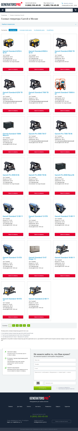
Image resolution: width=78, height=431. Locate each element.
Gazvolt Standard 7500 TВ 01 (38, 93)
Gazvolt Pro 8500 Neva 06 (64, 175)
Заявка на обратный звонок (61, 421)
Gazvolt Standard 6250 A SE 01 (12, 52)
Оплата (29, 406)
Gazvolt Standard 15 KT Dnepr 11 (38, 258)
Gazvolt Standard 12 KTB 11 (38, 217)
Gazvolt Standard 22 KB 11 (39, 299)
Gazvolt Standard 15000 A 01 (64, 93)
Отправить (42, 388)
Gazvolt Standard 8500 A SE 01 (38, 52)
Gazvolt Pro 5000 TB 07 (37, 134)
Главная (10, 406)
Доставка (19, 406)
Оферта (58, 406)
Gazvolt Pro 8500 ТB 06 (37, 175)
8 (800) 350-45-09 (33, 5)
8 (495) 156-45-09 (51, 5)
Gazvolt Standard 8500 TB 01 (64, 52)
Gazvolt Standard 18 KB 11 (65, 257)
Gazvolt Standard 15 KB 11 (65, 216)
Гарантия (67, 406)
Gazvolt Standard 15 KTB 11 (12, 258)
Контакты (38, 406)
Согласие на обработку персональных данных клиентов (66, 388)
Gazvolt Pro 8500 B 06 (11, 175)
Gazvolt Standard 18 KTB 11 (12, 299)
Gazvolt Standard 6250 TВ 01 (12, 93)
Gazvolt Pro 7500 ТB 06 (63, 134)
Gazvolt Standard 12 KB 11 (13, 216)
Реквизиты (48, 406)
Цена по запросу (13, 69)
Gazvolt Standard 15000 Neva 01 (12, 134)
